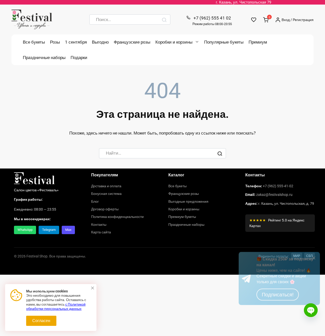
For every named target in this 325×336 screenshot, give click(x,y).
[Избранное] (254, 19)
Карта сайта (101, 232)
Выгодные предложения (188, 201)
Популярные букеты (223, 42)
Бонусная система (106, 194)
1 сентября (76, 42)
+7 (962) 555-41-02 (278, 186)
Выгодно (100, 42)
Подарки (79, 57)
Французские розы (132, 42)
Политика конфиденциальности (117, 217)
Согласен (41, 320)
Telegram (49, 230)
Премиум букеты (182, 217)
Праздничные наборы (44, 57)
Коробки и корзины (173, 42)
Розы (55, 42)
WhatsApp (25, 230)
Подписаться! (278, 315)
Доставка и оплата (106, 186)
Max (68, 230)
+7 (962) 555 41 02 (212, 20)
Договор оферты (105, 209)
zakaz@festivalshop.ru (274, 195)
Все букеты (34, 42)
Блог (95, 201)
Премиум (258, 42)
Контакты (98, 224)
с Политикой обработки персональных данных (56, 306)
